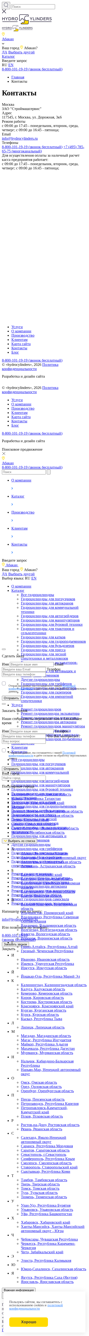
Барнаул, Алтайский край (41, 875)
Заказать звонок (15, 944)
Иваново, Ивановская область (45, 959)
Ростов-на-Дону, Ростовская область (50, 1125)
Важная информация (19, 1290)
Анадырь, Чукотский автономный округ (53, 858)
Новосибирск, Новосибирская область (42, 815)
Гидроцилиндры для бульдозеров (47, 646)
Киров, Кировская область (42, 998)
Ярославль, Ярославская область (47, 1282)
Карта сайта (21, 344)
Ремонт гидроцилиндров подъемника (51, 739)
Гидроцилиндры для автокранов (47, 603)
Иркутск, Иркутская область (44, 968)
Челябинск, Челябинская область (38, 832)
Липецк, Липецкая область (43, 1027)
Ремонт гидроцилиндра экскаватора (50, 713)
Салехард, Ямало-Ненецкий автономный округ (43, 1140)
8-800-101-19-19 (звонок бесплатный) (32, 69)
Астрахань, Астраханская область (48, 866)
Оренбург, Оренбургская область (47, 1091)
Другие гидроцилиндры (31, 844)
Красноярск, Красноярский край (47, 1006)
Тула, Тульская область (39, 1193)
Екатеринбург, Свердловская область (41, 794)
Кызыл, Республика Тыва (41, 1019)
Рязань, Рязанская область (41, 1129)
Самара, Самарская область (33, 824)
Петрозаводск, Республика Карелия (50, 1104)
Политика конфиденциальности (30, 367)
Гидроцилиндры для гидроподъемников (53, 641)
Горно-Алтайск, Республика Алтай (49, 947)
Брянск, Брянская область (41, 896)
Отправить (11, 698)
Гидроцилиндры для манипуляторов (50, 620)
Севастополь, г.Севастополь (43, 1154)
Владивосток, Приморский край (47, 913)
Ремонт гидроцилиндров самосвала (40, 899)
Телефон (54, 669)
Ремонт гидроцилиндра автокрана (48, 722)
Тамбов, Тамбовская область (44, 1180)
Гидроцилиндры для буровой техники (52, 624)
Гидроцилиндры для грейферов (36, 849)
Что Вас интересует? (63, 736)
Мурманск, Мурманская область (47, 1053)
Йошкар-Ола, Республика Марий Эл (50, 976)
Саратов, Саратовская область (45, 1150)
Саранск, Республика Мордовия (47, 1146)
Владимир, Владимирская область (48, 925)
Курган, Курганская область (43, 1010)
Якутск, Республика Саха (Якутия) (49, 1277)
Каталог (8, 56)
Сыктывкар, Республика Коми (45, 1171)
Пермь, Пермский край (30, 820)
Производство (22, 335)
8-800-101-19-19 (19, 937)
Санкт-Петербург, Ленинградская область (45, 828)
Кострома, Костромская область (46, 1002)
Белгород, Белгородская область (47, 879)
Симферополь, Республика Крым (48, 1159)
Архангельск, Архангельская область (51, 862)
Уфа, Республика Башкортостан (46, 1214)
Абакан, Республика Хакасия (44, 853)
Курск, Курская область (40, 1015)
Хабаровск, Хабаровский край (45, 1222)
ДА (4, 52)
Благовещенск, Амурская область (48, 892)
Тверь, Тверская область (40, 1184)
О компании (21, 331)
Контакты (19, 348)
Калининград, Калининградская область (54, 985)
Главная (17, 77)
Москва (17, 807)
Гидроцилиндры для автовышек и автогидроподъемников (38, 838)
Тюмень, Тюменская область (44, 1197)
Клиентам (19, 340)
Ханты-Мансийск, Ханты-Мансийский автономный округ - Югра (52, 1229)
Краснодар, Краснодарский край (37, 803)
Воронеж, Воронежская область (46, 938)
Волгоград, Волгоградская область (49, 930)
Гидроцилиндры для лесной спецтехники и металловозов (44, 656)
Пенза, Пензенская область (43, 1099)
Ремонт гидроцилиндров (41, 709)
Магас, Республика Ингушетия (46, 1040)
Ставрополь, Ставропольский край (49, 1167)
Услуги (17, 327)
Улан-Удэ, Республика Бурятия (45, 1205)
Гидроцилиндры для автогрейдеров (50, 616)
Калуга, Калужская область (43, 989)
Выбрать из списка (21, 841)
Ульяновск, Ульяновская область (47, 1210)
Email (59, 664)
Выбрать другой (21, 52)
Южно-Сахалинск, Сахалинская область (53, 1269)
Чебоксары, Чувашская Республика (49, 1239)
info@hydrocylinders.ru (20, 138)
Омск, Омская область (39, 1082)
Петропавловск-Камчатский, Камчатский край (44, 1110)
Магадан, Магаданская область (46, 1036)
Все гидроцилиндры (37, 595)
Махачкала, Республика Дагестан (48, 1048)
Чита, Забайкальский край (42, 1252)
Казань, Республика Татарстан (36, 799)
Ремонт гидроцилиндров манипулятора (53, 726)
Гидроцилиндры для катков (43, 637)
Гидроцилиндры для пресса (43, 650)
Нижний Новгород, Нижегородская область (47, 811)
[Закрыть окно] (4, 649)
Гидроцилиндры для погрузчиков (48, 599)
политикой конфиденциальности (36, 1306)
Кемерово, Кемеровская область (46, 993)
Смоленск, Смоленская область (46, 1163)
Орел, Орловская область (41, 1087)
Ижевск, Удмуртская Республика (47, 964)
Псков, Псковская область (42, 1116)
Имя (5, 664)
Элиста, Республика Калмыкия (46, 1260)
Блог (15, 352)
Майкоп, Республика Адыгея (44, 1044)
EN (11, 65)
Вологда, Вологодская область (45, 934)
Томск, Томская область (40, 1188)
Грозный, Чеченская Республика (47, 951)
